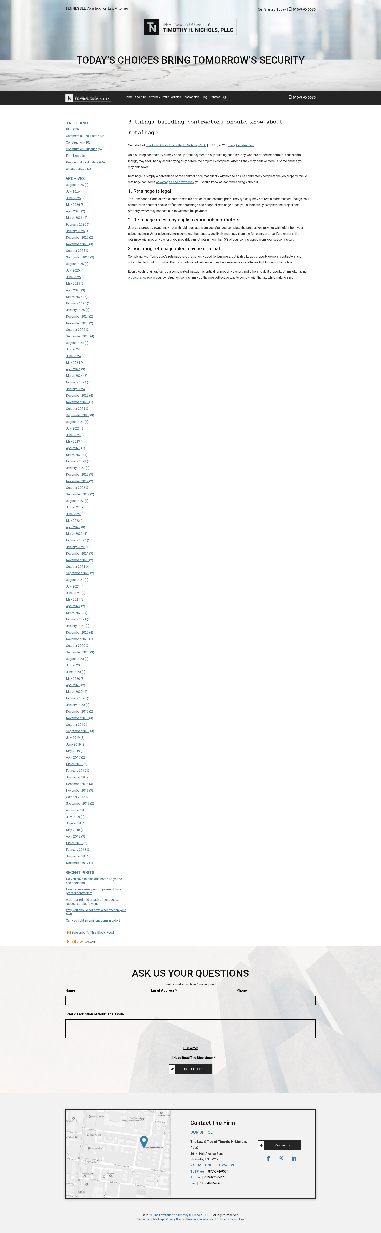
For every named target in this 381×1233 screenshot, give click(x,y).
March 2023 (74, 455)
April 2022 (73, 527)
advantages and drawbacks (175, 182)
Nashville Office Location (212, 1165)
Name (70, 990)
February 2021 (76, 619)
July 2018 (73, 817)
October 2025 (75, 251)
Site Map (158, 1219)
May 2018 (73, 830)
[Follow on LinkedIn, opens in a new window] (293, 1158)
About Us (141, 97)
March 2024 (74, 376)
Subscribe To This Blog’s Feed (92, 932)
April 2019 (73, 757)
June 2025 (73, 277)
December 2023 (77, 395)
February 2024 (76, 382)
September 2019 (77, 731)
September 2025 (77, 257)
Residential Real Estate (82, 162)
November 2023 (77, 402)
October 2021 (75, 567)
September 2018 (77, 803)
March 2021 (74, 613)
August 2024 (75, 343)
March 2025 (74, 297)
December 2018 (77, 784)
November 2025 (77, 244)
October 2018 (75, 797)
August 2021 (75, 580)
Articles (176, 97)
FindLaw (239, 1219)
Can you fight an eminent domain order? (93, 920)
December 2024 (77, 316)
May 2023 (73, 441)
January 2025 (75, 310)
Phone (242, 990)
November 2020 (77, 639)
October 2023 (75, 409)
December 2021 (77, 553)
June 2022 (73, 514)
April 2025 (73, 290)
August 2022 (75, 501)
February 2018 (76, 850)
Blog (204, 97)
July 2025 (73, 270)
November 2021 (77, 560)
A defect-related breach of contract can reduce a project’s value (93, 901)
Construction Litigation (81, 149)
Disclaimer (190, 1048)
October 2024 (75, 330)
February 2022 (76, 540)
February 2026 (76, 224)
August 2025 (75, 264)
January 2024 (75, 389)
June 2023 (73, 435)
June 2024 (73, 356)
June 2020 (73, 672)
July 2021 (73, 586)
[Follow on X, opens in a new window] (281, 1158)
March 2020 (74, 692)
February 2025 (76, 303)
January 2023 (75, 468)
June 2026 (73, 198)
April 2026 (73, 211)
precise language (140, 277)
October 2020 (75, 646)
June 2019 (73, 744)
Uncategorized (76, 169)
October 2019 (75, 725)
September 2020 (77, 652)
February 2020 (76, 698)
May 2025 (73, 283)
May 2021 (73, 599)
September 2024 (77, 336)
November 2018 (77, 790)
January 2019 (75, 777)
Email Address (164, 990)
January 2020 (75, 705)
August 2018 (75, 810)
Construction (245, 145)
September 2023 (77, 415)
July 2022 (73, 507)
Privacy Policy (175, 1219)
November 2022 (77, 481)
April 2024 (73, 369)
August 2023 (75, 422)
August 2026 (75, 185)
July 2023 (73, 428)
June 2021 (73, 593)
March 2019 (74, 764)
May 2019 (73, 751)
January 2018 (75, 856)
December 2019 (77, 711)
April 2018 (73, 836)
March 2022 (74, 534)
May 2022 (73, 521)
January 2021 (75, 626)
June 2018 (73, 823)
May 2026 (73, 205)
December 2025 (77, 237)
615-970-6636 (304, 9)
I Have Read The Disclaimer (193, 1057)
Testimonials (191, 97)
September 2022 (77, 494)
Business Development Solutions (207, 1219)
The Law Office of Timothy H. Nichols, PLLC (176, 145)
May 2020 (73, 679)
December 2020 (77, 632)
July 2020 (73, 665)
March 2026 (74, 218)
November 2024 (77, 323)
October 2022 (75, 488)
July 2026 (73, 191)
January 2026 (75, 231)
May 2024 (73, 363)
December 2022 (77, 474)
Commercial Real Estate (82, 136)
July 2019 (73, 738)
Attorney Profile (159, 97)
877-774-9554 (218, 1171)
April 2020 (73, 685)
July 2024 (73, 349)
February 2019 (76, 771)
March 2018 (74, 843)
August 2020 (75, 659)
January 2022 (75, 547)
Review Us (282, 1145)
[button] (377, 1204)
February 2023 (76, 461)
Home (129, 97)
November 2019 (77, 718)
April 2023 (73, 448)
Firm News (73, 156)
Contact (214, 97)
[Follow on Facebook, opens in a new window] (268, 1158)
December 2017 (77, 863)
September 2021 (77, 573)
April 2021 (73, 606)
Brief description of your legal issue (94, 1014)
